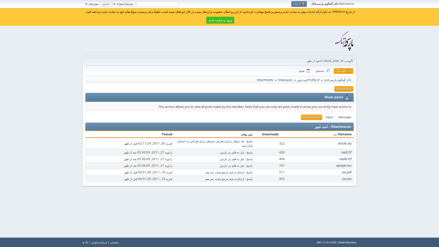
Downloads (270, 134)
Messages (344, 117)
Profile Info (343, 89)
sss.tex (347, 179)
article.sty (345, 143)
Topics (329, 117)
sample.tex (344, 166)
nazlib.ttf (345, 159)
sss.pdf (347, 172)
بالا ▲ (85, 242)
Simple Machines (347, 242)
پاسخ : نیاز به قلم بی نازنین (236, 152)
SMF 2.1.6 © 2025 (326, 242)
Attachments (311, 117)
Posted (167, 134)
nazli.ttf (346, 152)
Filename (344, 134)
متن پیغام (247, 134)
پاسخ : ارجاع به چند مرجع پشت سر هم (229, 172)
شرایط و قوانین (99, 242)
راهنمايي (114, 242)
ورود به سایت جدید (220, 20)
